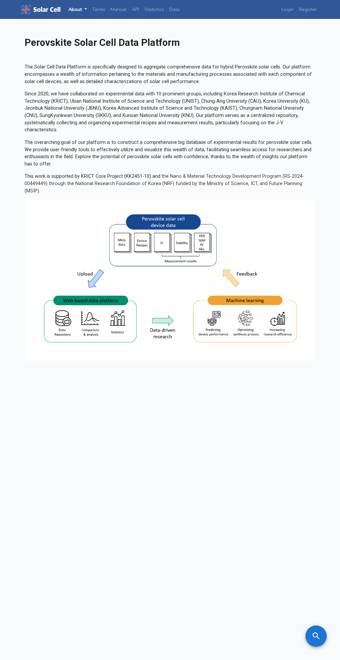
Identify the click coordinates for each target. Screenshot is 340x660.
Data (174, 9)
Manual (119, 9)
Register (308, 9)
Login (288, 9)
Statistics (154, 9)
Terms (98, 9)
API (135, 9)
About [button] (75, 9)
